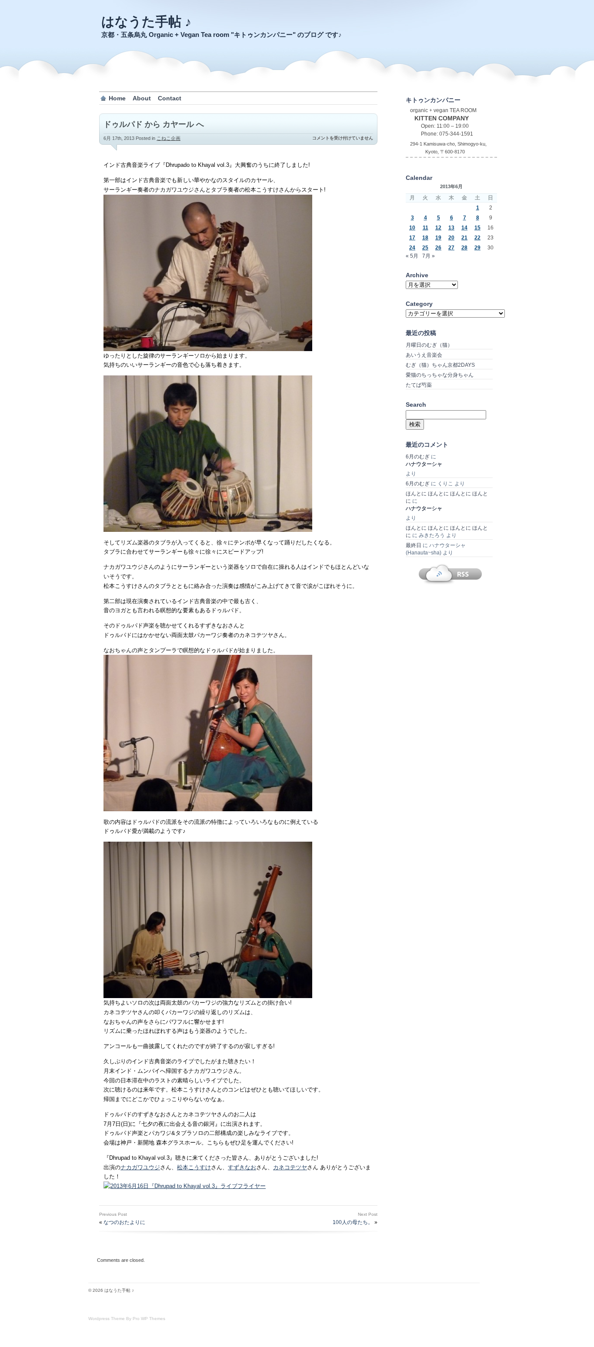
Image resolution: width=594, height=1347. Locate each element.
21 (464, 238)
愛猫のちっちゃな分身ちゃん (440, 375)
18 (425, 238)
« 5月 (412, 256)
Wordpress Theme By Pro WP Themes (126, 1318)
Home (117, 98)
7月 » (428, 256)
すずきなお (242, 1167)
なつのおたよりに (124, 1222)
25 (425, 248)
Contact (169, 98)
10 (412, 228)
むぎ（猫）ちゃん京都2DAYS (440, 365)
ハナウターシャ (424, 464)
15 (477, 228)
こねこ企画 (168, 138)
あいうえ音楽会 (424, 355)
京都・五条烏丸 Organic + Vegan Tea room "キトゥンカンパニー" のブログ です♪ (221, 34)
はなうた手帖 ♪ (146, 21)
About (142, 98)
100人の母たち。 (353, 1222)
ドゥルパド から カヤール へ (153, 124)
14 (464, 228)
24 (412, 248)
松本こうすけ (194, 1167)
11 (425, 228)
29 (477, 248)
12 (438, 228)
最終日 (413, 545)
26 (438, 248)
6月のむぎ (418, 457)
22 (477, 238)
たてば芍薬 (419, 385)
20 (451, 238)
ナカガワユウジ (140, 1167)
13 (451, 228)
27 (451, 248)
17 (412, 238)
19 (438, 238)
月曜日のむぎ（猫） (429, 345)
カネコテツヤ (290, 1167)
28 (464, 248)
